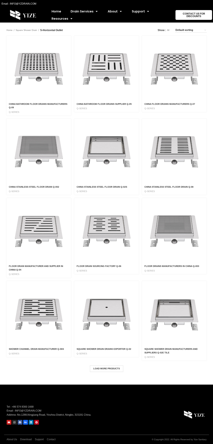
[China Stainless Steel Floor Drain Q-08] (174, 151)
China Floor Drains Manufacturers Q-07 (169, 104)
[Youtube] (9, 422)
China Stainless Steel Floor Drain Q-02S (102, 187)
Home (56, 11)
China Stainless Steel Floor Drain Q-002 (34, 187)
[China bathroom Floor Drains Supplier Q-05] (106, 68)
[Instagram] (14, 422)
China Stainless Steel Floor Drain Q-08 (168, 187)
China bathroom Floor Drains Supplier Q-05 (104, 104)
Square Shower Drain (26, 30)
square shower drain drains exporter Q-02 (104, 349)
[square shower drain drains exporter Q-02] (106, 313)
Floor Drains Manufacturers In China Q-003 (171, 266)
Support (138, 11)
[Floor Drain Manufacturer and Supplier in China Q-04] (38, 230)
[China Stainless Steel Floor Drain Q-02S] (106, 151)
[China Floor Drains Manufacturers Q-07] (174, 68)
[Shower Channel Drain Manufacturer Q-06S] (38, 313)
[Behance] (25, 422)
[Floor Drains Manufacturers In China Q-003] (174, 230)
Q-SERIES (14, 112)
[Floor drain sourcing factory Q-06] (106, 230)
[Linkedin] (31, 422)
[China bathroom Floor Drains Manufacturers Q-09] (38, 68)
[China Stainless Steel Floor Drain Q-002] (38, 151)
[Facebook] (20, 422)
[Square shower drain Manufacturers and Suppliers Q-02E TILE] (174, 313)
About (113, 11)
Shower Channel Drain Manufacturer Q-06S (36, 349)
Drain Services (82, 11)
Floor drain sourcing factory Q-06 (99, 266)
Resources (60, 18)
